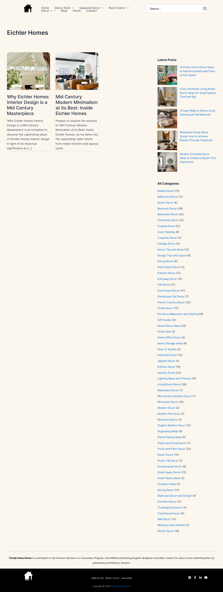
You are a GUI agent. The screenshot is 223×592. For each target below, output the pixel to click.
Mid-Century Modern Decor (174, 396)
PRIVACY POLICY (112, 578)
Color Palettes (166, 232)
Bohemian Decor (167, 214)
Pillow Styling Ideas (169, 437)
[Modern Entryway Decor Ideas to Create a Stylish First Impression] (167, 162)
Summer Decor (166, 501)
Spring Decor (165, 490)
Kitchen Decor (166, 366)
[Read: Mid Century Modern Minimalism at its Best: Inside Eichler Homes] (77, 70)
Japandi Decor (166, 361)
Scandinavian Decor (169, 466)
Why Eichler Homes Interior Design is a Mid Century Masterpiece (28, 105)
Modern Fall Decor (168, 413)
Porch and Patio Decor (171, 448)
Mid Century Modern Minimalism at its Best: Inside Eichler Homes (77, 105)
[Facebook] (195, 577)
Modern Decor (166, 407)
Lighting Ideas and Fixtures (174, 378)
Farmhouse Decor (168, 290)
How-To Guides (167, 349)
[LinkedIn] (200, 577)
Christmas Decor (167, 220)
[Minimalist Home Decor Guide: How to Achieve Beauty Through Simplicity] (167, 140)
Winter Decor (165, 531)
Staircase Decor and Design (174, 495)
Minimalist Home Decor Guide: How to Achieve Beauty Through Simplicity (196, 136)
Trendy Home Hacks (120, 586)
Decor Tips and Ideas (170, 249)
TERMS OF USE (97, 578)
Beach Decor (165, 202)
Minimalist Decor (167, 402)
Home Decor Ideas (168, 325)
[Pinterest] (189, 577)
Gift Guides (164, 320)
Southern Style (166, 484)
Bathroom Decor (167, 196)
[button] (72, 7)
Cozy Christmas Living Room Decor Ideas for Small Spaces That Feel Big (198, 92)
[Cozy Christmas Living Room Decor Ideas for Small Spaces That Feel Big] (167, 97)
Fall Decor (163, 284)
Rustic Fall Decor (167, 460)
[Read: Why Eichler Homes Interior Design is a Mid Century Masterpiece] (28, 70)
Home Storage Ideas (170, 343)
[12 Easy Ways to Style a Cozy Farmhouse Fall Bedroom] (167, 118)
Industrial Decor (167, 355)
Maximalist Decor (168, 390)
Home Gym (164, 331)
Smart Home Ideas (168, 478)
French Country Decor (171, 302)
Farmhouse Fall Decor (171, 296)
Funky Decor (165, 308)
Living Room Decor (169, 384)
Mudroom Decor (167, 419)
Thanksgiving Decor (169, 507)
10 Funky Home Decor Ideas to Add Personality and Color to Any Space (197, 71)
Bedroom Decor (167, 208)
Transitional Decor (168, 513)
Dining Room (165, 261)
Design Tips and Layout (171, 255)
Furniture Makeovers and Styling (177, 314)
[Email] (205, 577)
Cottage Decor (166, 243)
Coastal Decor (166, 226)
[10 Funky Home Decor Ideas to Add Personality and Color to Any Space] (167, 75)
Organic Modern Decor (171, 425)
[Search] (205, 9)
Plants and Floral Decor (171, 443)
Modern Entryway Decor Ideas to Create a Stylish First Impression (198, 157)
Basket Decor (165, 190)
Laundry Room (166, 372)
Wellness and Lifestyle (171, 525)
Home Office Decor (169, 337)
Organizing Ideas (167, 431)
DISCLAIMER (126, 578)
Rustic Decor (165, 454)
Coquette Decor (167, 237)
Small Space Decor (169, 472)
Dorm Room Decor (168, 267)
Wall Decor (164, 519)
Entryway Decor (167, 279)
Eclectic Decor (166, 273)
